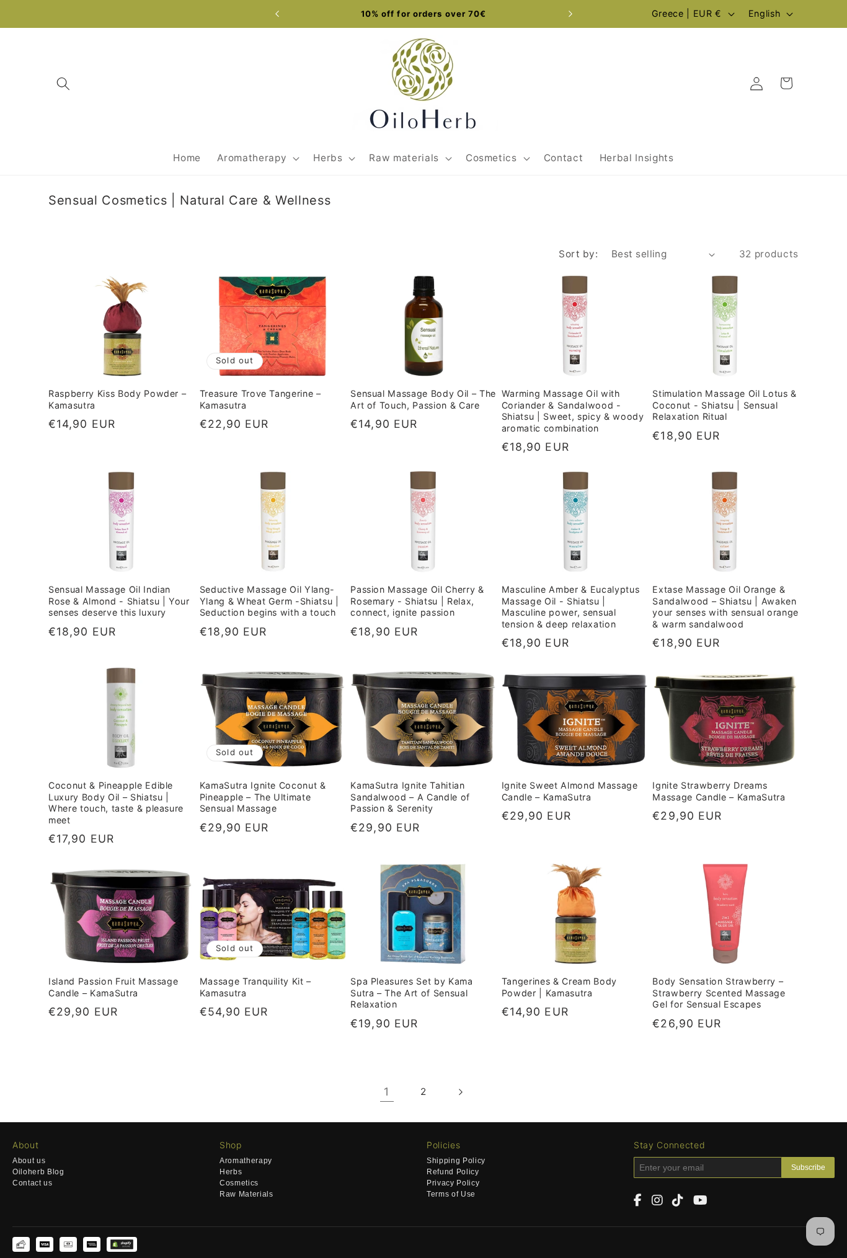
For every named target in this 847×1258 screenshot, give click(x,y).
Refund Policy (453, 1172)
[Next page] (460, 1092)
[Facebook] (638, 1200)
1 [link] (386, 1091)
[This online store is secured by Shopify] (122, 1244)
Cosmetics (239, 1183)
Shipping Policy (456, 1161)
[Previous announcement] (277, 14)
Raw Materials (246, 1194)
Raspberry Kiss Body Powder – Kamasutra (117, 399)
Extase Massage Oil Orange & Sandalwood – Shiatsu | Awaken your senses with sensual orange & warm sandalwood (725, 606)
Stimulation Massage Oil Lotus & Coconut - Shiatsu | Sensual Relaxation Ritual (724, 405)
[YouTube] (700, 1200)
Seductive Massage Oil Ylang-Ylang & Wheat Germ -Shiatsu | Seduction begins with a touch (269, 601)
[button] (63, 83)
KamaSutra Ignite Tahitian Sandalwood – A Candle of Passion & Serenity (410, 796)
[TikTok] (678, 1200)
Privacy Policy (453, 1183)
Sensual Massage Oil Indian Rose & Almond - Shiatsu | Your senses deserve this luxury (119, 601)
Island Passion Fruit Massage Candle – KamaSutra (113, 987)
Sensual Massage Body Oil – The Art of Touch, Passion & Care (423, 399)
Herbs (231, 1172)
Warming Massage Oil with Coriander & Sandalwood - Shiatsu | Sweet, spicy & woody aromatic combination (573, 410)
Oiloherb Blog (38, 1172)
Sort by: (578, 254)
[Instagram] (657, 1200)
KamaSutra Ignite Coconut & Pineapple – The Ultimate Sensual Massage (263, 796)
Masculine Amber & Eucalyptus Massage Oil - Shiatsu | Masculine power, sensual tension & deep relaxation (570, 606)
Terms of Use (451, 1194)
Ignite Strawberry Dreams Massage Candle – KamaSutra (718, 791)
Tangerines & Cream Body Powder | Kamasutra (559, 987)
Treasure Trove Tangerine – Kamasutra (260, 399)
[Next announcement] (570, 14)
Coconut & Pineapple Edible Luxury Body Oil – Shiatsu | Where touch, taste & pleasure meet (116, 802)
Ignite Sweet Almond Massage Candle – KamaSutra (570, 791)
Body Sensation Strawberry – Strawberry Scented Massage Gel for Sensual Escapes (718, 992)
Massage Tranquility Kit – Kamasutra (256, 987)
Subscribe (808, 1167)
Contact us (32, 1183)
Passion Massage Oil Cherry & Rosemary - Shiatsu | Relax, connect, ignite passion (417, 601)
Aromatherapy (246, 1161)
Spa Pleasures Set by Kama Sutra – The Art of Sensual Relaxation (411, 992)
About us (28, 1161)
